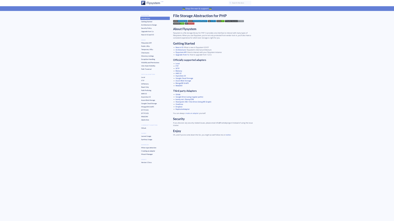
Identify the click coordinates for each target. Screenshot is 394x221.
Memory (179, 71)
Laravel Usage (146, 136)
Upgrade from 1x (182, 55)
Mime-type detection (148, 148)
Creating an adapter (148, 151)
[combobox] (240, 3)
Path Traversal (146, 69)
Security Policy (146, 28)
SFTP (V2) (144, 110)
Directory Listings (147, 56)
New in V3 (179, 47)
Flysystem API (181, 52)
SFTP (177, 68)
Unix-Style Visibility (148, 66)
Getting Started (146, 22)
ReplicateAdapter (183, 109)
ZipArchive (145, 120)
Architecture (181, 50)
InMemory (145, 84)
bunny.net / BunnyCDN (185, 99)
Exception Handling (148, 59)
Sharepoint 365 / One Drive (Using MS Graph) (193, 102)
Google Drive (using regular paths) (189, 97)
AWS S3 (144, 94)
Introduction (145, 18)
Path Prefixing (146, 90)
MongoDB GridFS (147, 107)
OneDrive (179, 104)
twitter (228, 135)
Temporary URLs (147, 49)
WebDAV (144, 116)
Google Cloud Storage (149, 103)
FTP (142, 80)
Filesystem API (146, 43)
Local (143, 77)
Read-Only (145, 87)
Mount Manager (147, 154)
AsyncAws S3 (146, 97)
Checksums (145, 53)
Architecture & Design (149, 25)
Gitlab (178, 94)
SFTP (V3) (144, 113)
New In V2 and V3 (147, 35)
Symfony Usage (146, 139)
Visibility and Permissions (150, 62)
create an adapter (192, 113)
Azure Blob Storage (148, 100)
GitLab (143, 128)
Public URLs (145, 46)
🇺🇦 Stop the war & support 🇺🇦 (197, 8)
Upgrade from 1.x (147, 31)
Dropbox (179, 107)
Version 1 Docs (146, 162)
